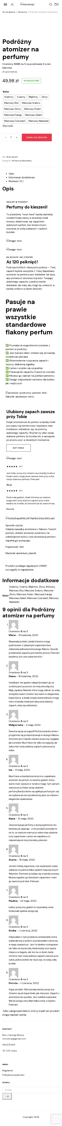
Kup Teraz (18, 448)
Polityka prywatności (13, 1074)
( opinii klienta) (9, 72)
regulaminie (27, 569)
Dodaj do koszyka (37, 137)
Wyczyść (8, 125)
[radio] (9, 97)
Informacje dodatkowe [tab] (22, 177)
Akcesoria (22, 12)
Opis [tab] (11, 173)
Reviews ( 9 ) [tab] (16, 181)
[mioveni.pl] (31, 4)
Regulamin (7, 1070)
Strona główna (8, 12)
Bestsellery (27, 160)
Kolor (6, 91)
